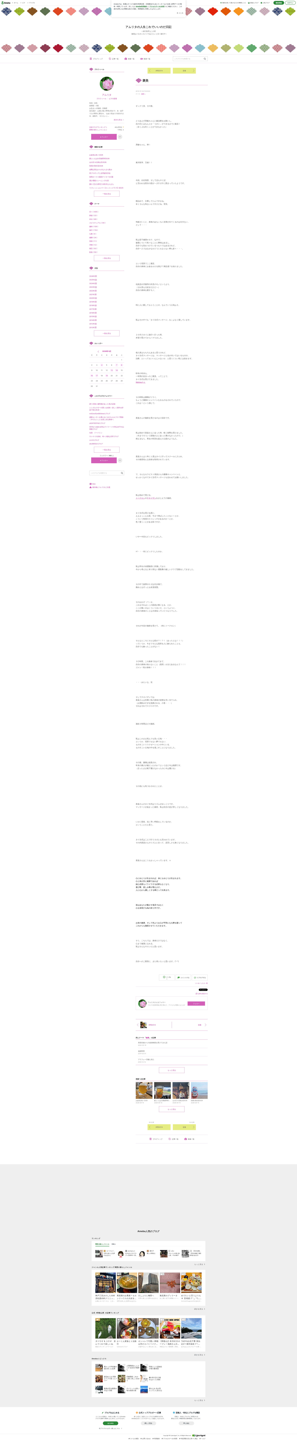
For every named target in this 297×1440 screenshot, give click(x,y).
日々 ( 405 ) (93, 212)
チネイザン (151, 498)
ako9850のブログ (96, 444)
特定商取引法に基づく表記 (189, 1438)
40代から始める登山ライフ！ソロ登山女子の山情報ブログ (106, 428)
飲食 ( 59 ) (93, 252)
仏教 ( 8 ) (92, 234)
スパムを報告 (134, 1438)
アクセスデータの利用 (170, 1438)
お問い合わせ (146, 1438)
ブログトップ (98, 59)
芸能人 (114, 1244)
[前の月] (98, 351)
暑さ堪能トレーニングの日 (99, 180)
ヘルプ (203, 1438)
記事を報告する (203, 994)
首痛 (184, 71)
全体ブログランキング (97, 127)
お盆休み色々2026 (96, 155)
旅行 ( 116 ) (93, 230)
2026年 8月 (106, 351)
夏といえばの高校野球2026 (99, 158)
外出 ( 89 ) (93, 219)
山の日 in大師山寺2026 (97, 162)
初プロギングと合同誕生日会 (99, 173)
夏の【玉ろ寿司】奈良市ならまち (101, 184)
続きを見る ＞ (119, 120)
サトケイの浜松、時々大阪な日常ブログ (104, 436)
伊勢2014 (159, 71)
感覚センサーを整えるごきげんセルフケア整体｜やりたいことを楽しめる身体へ (106, 418)
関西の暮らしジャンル (97, 130)
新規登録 (279, 3)
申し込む (186, 1423)
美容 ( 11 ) (93, 241)
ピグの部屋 (113, 99)
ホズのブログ (94, 440)
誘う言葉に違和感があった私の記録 (102, 404)
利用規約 (157, 1438)
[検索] (205, 58)
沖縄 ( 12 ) (93, 245)
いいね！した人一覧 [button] (201, 983)
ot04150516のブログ (97, 423)
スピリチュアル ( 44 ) (97, 223)
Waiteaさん (140, 382)
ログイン (290, 3)
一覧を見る (107, 194)
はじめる (111, 1423)
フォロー (196, 1004)
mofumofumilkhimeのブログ (99, 414)
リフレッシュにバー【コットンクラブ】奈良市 (106, 188)
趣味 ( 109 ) (93, 226)
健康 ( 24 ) (93, 237)
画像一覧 (131, 59)
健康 (142, 94)
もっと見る (172, 1070)
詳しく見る (148, 1423)
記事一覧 (115, 59)
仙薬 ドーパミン (95, 433)
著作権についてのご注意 (101, 487)
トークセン (140, 498)
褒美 (145, 80)
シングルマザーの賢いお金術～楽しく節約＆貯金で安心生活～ (106, 409)
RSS (93, 484)
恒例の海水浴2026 (96, 166)
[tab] (102, 1244)
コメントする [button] (184, 977)
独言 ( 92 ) (93, 248)
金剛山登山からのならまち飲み (100, 169)
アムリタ (106, 94)
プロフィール (101, 99)
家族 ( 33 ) (93, 215)
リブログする (201, 977)
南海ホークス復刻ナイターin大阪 (101, 177)
